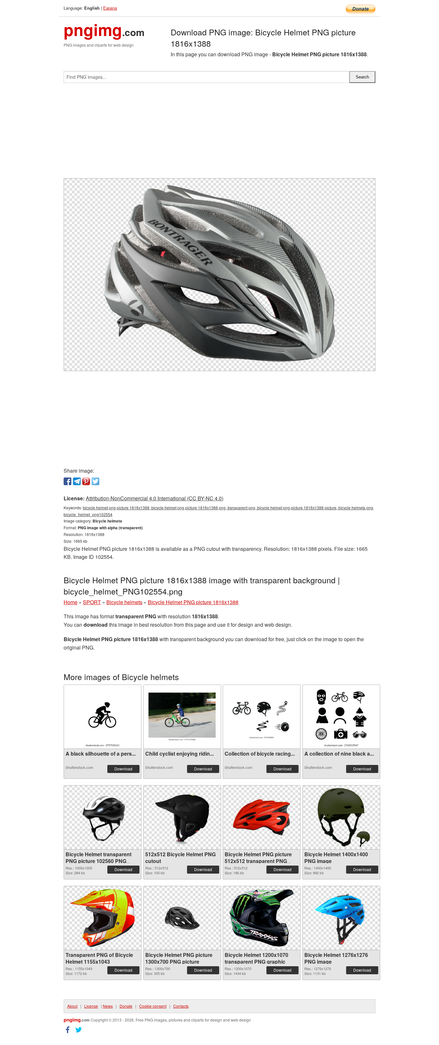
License (91, 1006)
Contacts (181, 1006)
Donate (126, 1006)
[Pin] (86, 481)
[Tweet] (95, 481)
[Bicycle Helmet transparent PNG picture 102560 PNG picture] (102, 817)
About (72, 1006)
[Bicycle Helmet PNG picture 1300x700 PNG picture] (182, 918)
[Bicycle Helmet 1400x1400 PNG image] (341, 817)
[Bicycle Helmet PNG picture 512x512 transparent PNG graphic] (261, 817)
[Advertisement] (219, 133)
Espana (110, 8)
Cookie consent (152, 1006)
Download (123, 768)
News (108, 1006)
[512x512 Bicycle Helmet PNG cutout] (182, 817)
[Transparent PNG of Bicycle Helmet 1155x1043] (102, 918)
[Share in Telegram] (77, 481)
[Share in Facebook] (67, 481)
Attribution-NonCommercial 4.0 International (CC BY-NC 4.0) (154, 498)
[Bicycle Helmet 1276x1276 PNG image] (341, 918)
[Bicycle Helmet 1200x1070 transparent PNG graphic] (261, 918)
